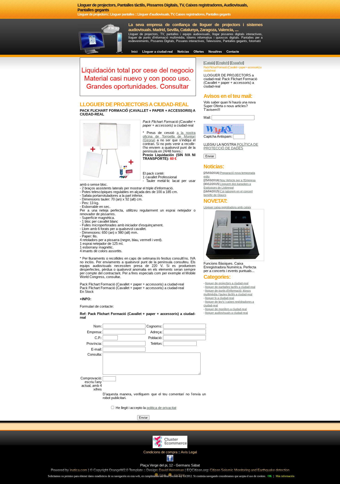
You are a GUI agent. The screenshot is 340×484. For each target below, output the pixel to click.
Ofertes (199, 51)
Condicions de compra (160, 452)
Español (237, 63)
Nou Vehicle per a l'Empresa (238, 180)
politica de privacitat (161, 408)
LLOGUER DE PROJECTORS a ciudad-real (226, 283)
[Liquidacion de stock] (138, 95)
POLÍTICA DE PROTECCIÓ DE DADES (231, 146)
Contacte (232, 51)
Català (209, 63)
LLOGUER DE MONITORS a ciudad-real (226, 309)
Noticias (183, 51)
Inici (134, 51)
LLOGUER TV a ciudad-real (219, 298)
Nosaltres (215, 51)
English (222, 63)
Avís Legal (189, 452)
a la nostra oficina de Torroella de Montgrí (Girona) (169, 136)
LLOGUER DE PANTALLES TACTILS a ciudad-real (230, 287)
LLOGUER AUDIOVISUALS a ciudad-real (226, 313)
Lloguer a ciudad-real (157, 51)
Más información (285, 476)
